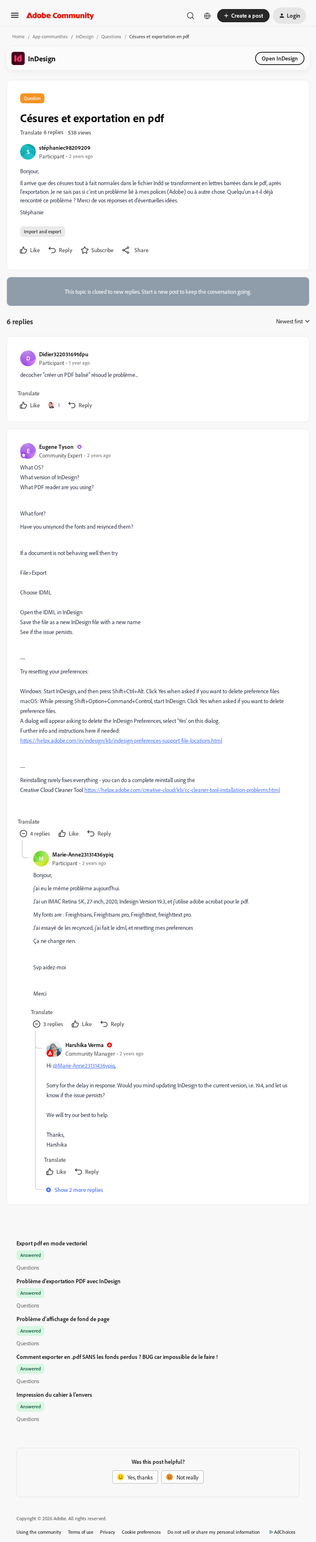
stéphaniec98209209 (65, 147)
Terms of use (80, 1532)
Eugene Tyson (56, 446)
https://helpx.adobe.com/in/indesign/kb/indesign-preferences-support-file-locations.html (121, 740)
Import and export (42, 231)
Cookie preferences (141, 1532)
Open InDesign (280, 58)
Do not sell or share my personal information (213, 1532)
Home (18, 36)
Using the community (38, 1532)
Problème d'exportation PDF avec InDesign (68, 1280)
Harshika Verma (84, 1044)
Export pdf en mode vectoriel (51, 1243)
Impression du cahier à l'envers (54, 1394)
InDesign (84, 36)
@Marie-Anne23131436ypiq (84, 1065)
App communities (50, 36)
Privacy (107, 1532)
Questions (111, 36)
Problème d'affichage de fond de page (62, 1318)
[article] (157, 381)
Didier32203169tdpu (63, 354)
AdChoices (284, 1532)
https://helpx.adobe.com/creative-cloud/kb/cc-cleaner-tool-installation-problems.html (182, 789)
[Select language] (207, 15)
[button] (15, 17)
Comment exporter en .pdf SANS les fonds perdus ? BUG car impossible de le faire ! (117, 1356)
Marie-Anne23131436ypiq (83, 854)
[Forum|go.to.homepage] (60, 15)
